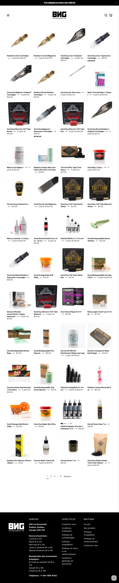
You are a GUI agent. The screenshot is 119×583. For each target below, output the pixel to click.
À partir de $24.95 (76, 131)
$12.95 (97, 314)
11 (60, 476)
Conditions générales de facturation (67, 561)
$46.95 (41, 172)
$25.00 (97, 390)
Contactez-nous (69, 524)
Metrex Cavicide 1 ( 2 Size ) (18, 238)
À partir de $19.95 (19, 241)
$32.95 (63, 463)
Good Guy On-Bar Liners (70, 92)
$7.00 (21, 463)
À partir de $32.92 (45, 206)
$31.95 (73, 206)
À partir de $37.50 (45, 58)
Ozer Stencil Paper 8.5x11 (71, 312)
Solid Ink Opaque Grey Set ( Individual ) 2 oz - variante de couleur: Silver (71, 423)
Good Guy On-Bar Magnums (45, 204)
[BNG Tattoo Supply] (59, 15)
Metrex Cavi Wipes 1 (15, 167)
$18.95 (90, 426)
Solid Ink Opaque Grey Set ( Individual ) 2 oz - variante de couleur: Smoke (68, 423)
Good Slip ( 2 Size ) (95, 167)
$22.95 (102, 241)
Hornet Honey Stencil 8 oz (17, 204)
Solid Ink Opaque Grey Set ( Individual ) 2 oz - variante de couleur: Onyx (62, 423)
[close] (116, 2)
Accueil (87, 524)
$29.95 (68, 314)
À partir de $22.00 (68, 95)
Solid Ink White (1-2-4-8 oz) (72, 238)
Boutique (89, 519)
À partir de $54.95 (100, 95)
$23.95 (19, 426)
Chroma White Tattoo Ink (44, 461)
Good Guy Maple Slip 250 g (45, 424)
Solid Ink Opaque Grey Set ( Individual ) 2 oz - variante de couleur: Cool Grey (65, 423)
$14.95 (46, 277)
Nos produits (89, 528)
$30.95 (81, 429)
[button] (105, 15)
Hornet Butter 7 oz (68, 461)
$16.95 (48, 353)
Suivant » (68, 476)
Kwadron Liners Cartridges (18, 56)
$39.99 (10, 280)
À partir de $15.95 (105, 277)
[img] (91, 61)
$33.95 (14, 206)
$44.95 (37, 134)
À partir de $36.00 (19, 58)
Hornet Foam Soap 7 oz (97, 424)
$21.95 (18, 353)
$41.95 (104, 58)
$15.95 (41, 426)
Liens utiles (68, 519)
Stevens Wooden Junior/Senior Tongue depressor (16, 314)
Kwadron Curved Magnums (45, 56)
